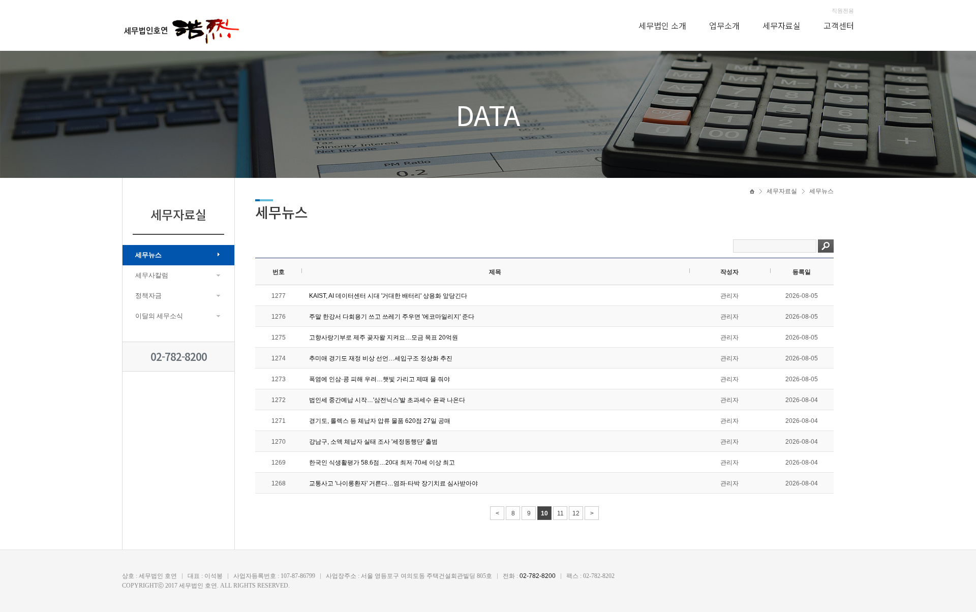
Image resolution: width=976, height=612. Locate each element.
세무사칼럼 (151, 275)
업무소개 (724, 25)
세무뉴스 (148, 255)
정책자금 (148, 295)
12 (576, 513)
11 (560, 513)
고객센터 (839, 25)
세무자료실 (781, 25)
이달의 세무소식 (159, 316)
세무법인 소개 (662, 25)
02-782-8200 (178, 356)
